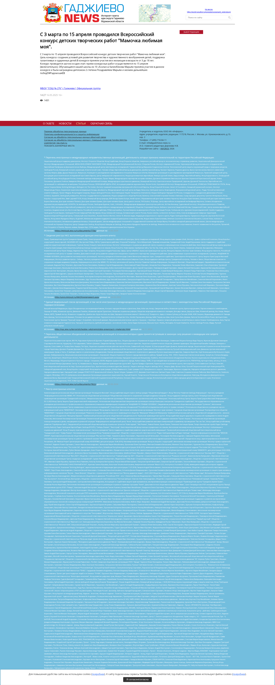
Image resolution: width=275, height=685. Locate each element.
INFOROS (164, 148)
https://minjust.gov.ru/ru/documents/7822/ (75, 384)
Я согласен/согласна (137, 679)
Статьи (81, 123)
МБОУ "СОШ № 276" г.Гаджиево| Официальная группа (70, 88)
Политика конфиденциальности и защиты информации (71, 134)
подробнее (98, 674)
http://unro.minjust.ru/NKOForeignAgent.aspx (77, 297)
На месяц (209, 9)
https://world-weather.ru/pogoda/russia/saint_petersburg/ (209, 12)
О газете (48, 123)
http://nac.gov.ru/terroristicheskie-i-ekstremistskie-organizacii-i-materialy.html (92, 329)
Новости (65, 123)
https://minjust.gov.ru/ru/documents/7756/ (75, 230)
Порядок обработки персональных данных (65, 131)
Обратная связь (101, 123)
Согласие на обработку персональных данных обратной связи (75, 137)
